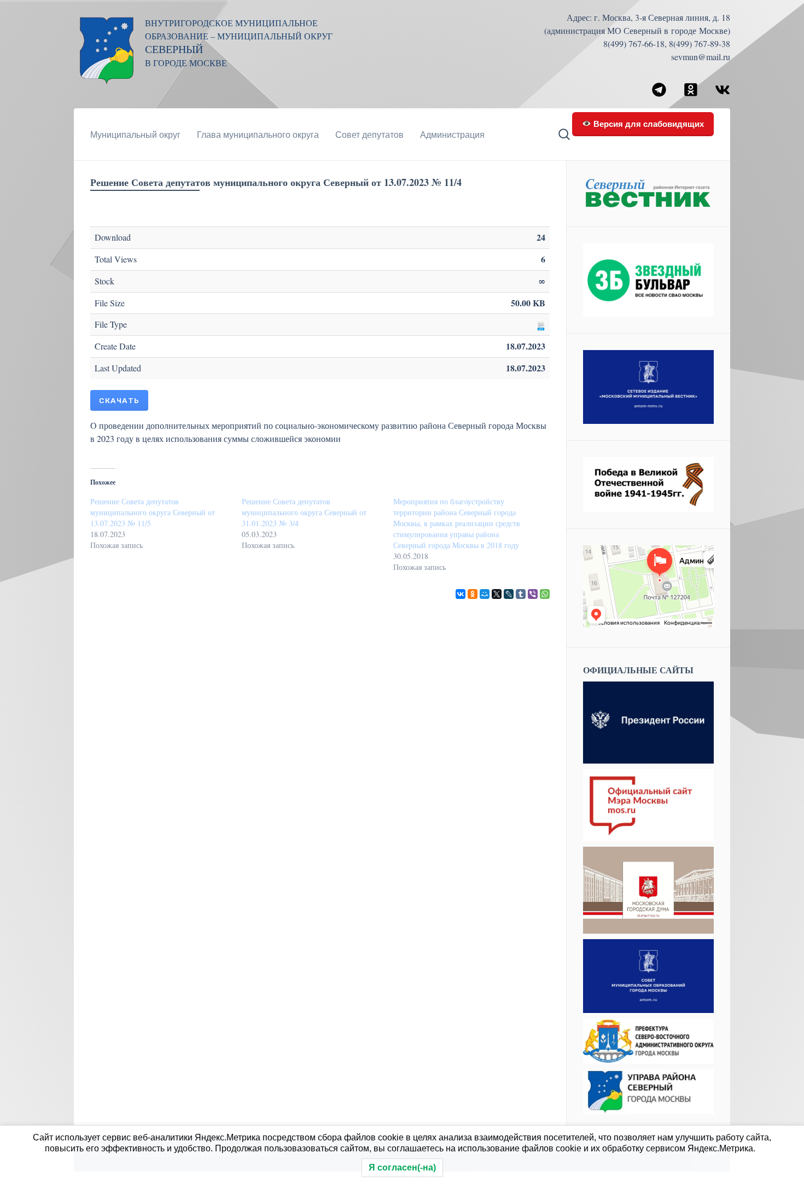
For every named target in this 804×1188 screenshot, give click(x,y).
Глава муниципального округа (258, 134)
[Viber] (533, 594)
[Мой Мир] (485, 594)
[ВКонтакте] (460, 594)
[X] (497, 594)
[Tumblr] (521, 594)
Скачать (119, 400)
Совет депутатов (369, 134)
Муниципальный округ (135, 134)
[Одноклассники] (472, 594)
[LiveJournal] (509, 594)
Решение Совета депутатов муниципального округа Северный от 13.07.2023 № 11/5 (152, 512)
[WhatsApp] (545, 594)
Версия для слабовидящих (647, 123)
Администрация (452, 134)
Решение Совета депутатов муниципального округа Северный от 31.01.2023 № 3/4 (304, 512)
